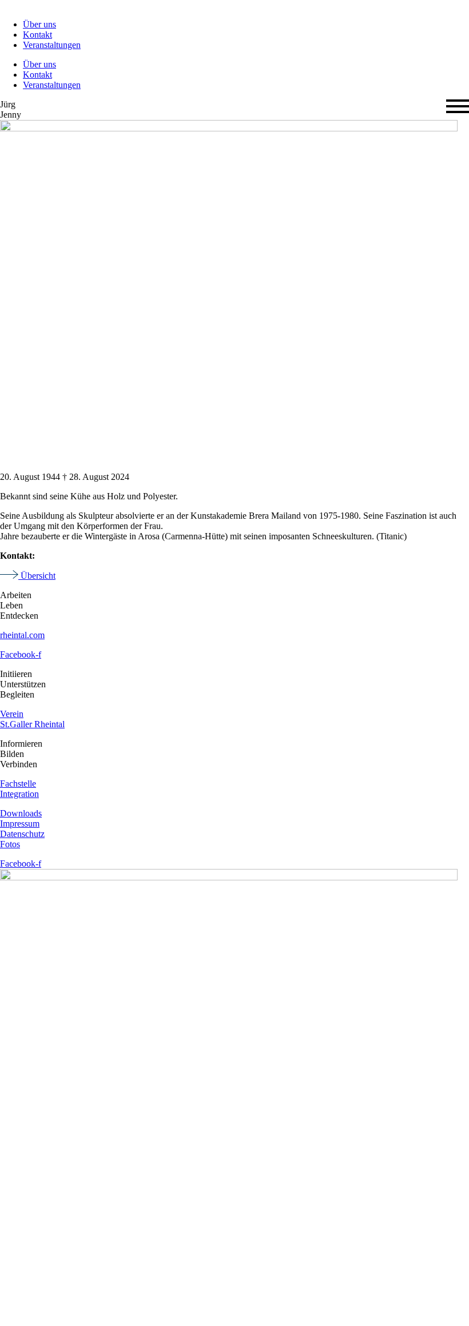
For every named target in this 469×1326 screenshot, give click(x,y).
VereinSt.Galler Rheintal (32, 719)
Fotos (10, 844)
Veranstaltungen (52, 45)
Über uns (39, 24)
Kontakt (37, 34)
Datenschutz (22, 834)
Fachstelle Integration (19, 789)
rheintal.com (22, 635)
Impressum (19, 823)
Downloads (21, 813)
